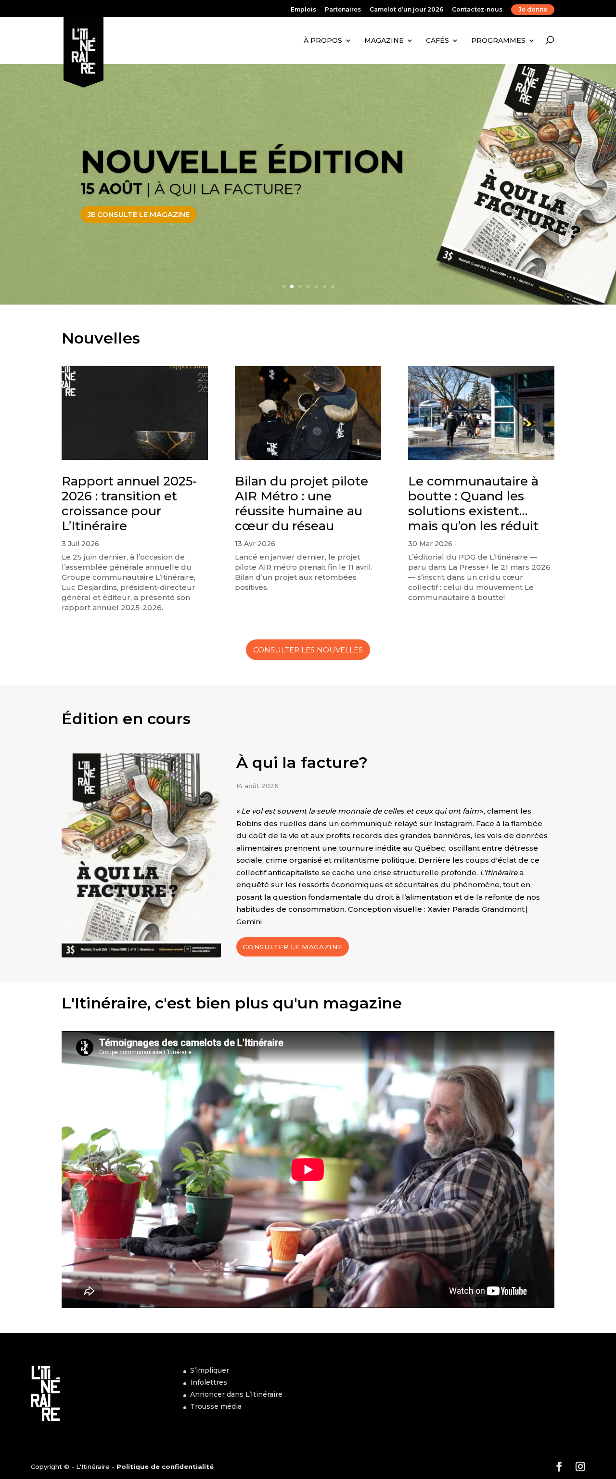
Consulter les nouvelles (308, 649)
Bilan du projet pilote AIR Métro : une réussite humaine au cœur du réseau (301, 503)
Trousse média (216, 1406)
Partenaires (343, 10)
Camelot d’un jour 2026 (406, 10)
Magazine (384, 40)
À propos (323, 40)
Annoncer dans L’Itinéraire (236, 1394)
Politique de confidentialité (165, 1466)
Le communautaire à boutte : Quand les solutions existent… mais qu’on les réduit (473, 503)
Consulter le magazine (292, 947)
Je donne (532, 9)
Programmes (498, 40)
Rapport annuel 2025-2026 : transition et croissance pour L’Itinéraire (129, 503)
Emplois (303, 10)
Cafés (437, 40)
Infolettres (208, 1382)
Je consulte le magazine (139, 214)
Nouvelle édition (242, 161)
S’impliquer (209, 1370)
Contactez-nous (477, 10)
